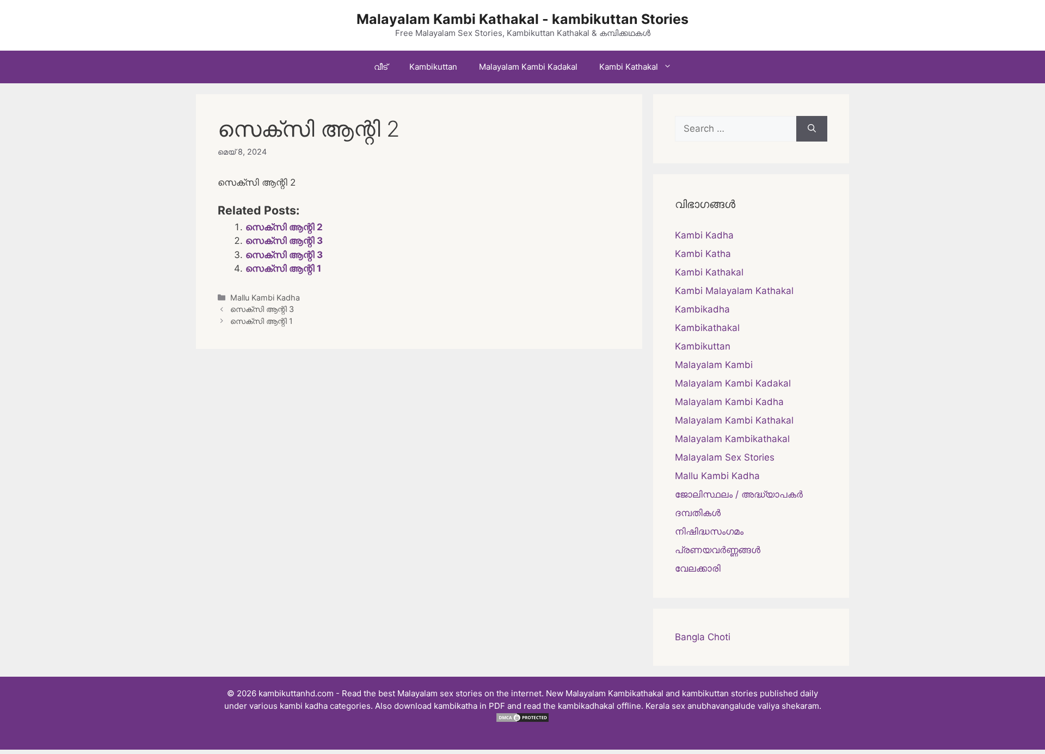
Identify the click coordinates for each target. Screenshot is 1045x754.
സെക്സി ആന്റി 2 (284, 227)
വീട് (381, 67)
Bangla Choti (702, 637)
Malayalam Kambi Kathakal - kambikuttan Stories (522, 19)
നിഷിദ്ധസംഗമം (709, 531)
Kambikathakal (707, 327)
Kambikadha (702, 309)
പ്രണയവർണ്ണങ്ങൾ (717, 549)
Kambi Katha (703, 253)
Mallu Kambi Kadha (265, 297)
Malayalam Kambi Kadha (729, 401)
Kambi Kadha (704, 235)
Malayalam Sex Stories (724, 457)
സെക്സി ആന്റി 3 (284, 240)
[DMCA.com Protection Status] (522, 720)
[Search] (811, 129)
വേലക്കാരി (698, 568)
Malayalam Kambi (714, 364)
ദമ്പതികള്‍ (698, 512)
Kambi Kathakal (628, 67)
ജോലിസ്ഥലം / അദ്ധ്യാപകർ (739, 494)
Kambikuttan (433, 67)
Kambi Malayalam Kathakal (734, 290)
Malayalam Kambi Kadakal (528, 67)
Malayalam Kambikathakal (732, 438)
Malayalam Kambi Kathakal (734, 420)
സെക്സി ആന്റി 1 (283, 268)
